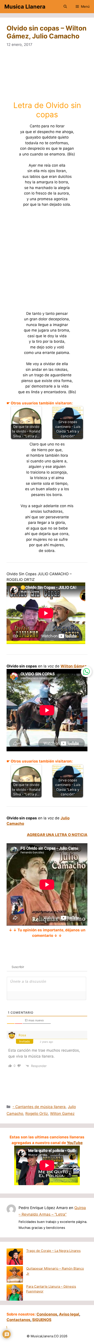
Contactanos (18, 1320)
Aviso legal (69, 1314)
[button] (65, 6)
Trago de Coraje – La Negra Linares (53, 1251)
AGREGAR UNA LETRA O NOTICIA (57, 835)
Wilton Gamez (62, 1113)
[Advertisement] (47, 77)
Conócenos (47, 1314)
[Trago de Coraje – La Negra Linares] (15, 1257)
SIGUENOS (41, 1320)
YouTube (75, 1143)
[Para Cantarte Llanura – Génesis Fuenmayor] (15, 1293)
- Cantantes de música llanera (39, 1107)
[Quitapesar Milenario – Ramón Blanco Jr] (15, 1275)
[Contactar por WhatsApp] (86, 671)
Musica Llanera (24, 6)
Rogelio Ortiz (36, 1113)
